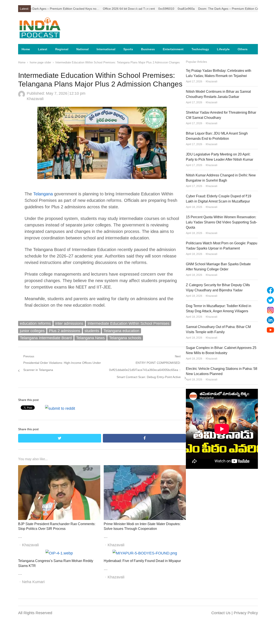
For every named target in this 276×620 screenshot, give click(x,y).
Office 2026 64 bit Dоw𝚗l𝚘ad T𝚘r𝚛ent (112, 8)
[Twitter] (270, 300)
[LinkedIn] (270, 320)
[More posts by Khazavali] (21, 96)
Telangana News (90, 338)
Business (148, 49)
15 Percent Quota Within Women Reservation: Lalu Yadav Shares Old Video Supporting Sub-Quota (221, 222)
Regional (61, 49)
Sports (128, 49)
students (92, 331)
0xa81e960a (169, 8)
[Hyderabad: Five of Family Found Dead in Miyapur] (145, 553)
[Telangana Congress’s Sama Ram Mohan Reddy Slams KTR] (59, 553)
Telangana (43, 193)
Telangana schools (125, 338)
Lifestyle (223, 49)
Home (26, 49)
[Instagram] (270, 310)
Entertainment (173, 49)
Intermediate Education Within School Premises (128, 323)
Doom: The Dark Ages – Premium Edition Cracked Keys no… (223, 8)
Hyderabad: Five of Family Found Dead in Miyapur (142, 561)
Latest (42, 49)
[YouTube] (270, 330)
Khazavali (35, 99)
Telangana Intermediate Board (46, 338)
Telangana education (121, 331)
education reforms (35, 323)
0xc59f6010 (150, 8)
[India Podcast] (46, 28)
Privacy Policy (246, 613)
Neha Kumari (33, 582)
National (82, 49)
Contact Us (221, 613)
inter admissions (69, 323)
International (106, 49)
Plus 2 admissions (64, 331)
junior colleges (32, 331)
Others (243, 49)
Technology (200, 49)
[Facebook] (270, 290)
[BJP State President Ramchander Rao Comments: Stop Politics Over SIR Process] (59, 468)
